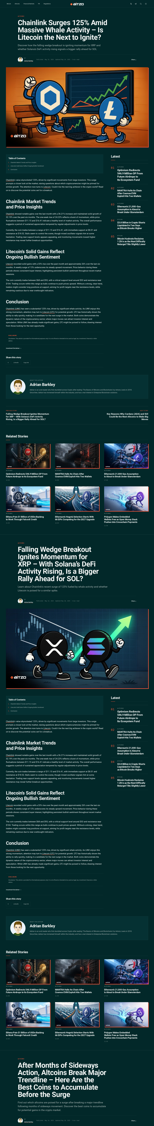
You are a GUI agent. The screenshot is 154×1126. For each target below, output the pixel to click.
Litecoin (47, 187)
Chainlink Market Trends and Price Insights (23, 162)
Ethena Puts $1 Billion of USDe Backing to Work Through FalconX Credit (25, 518)
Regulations (47, 4)
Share (133, 59)
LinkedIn (16, 362)
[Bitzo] (77, 4)
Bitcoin (9, 4)
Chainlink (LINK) (13, 308)
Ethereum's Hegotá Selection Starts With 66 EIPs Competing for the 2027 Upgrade (75, 518)
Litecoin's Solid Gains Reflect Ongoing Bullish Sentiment (27, 166)
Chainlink (10, 180)
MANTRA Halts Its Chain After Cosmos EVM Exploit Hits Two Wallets (129, 193)
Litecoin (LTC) (48, 312)
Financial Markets (28, 4)
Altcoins (17, 4)
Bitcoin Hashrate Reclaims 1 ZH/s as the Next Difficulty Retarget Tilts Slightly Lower (131, 241)
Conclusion (14, 169)
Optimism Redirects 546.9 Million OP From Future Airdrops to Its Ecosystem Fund (130, 175)
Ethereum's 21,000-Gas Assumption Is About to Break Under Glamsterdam (130, 209)
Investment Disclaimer (13, 348)
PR (39, 4)
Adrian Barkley (28, 61)
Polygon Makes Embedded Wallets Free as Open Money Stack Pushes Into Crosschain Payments (120, 519)
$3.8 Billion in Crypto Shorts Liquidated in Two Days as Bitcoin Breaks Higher (131, 225)
